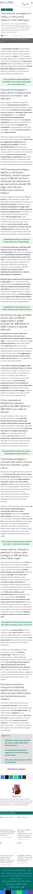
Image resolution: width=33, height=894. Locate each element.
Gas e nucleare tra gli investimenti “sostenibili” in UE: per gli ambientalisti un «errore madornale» (16, 82)
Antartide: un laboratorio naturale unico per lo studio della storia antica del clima (17, 743)
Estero (23, 881)
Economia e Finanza (14, 887)
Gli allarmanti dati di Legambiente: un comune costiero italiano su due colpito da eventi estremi (7, 859)
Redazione (6, 35)
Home (4, 881)
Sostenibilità (18, 884)
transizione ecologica (17, 769)
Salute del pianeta (12, 881)
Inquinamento (10, 884)
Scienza (28, 881)
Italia (3, 9)
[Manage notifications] (4, 889)
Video (22, 887)
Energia (25, 884)
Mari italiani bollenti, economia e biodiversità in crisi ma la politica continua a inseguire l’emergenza (24, 833)
